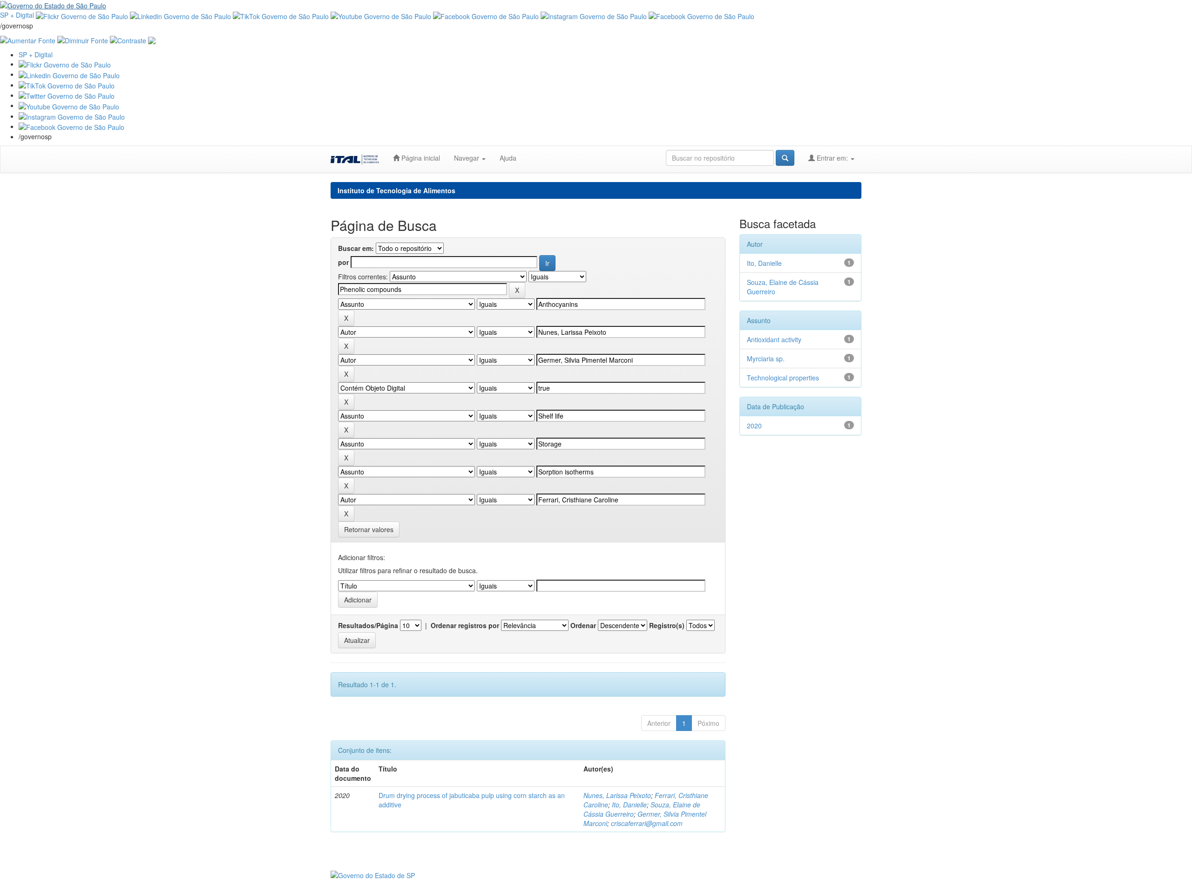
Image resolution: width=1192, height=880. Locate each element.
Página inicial (420, 157)
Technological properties (783, 377)
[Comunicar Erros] (152, 39)
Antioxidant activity (774, 339)
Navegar (467, 157)
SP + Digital (17, 15)
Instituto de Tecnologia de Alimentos (396, 190)
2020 (754, 425)
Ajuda (508, 157)
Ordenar (583, 625)
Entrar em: (832, 157)
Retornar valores (368, 529)
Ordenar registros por (465, 625)
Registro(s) (666, 625)
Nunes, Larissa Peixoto (617, 795)
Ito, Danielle (629, 804)
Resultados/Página (368, 625)
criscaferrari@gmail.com (647, 823)
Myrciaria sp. (766, 358)
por (343, 262)
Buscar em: (356, 248)
